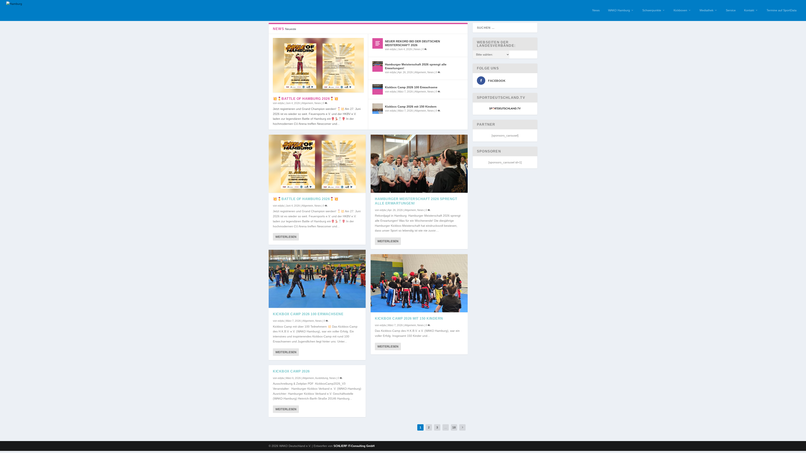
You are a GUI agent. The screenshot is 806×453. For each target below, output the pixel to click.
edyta (281, 103)
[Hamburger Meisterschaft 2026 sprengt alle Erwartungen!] (377, 66)
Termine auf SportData (782, 10)
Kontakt (749, 10)
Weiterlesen (285, 236)
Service (731, 10)
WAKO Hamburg (619, 10)
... (445, 427)
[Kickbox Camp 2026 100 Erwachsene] (377, 89)
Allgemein (307, 103)
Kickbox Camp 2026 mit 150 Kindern (411, 106)
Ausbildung (321, 378)
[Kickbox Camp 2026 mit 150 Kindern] (377, 108)
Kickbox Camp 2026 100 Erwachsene (411, 87)
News (596, 10)
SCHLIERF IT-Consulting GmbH (354, 446)
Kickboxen (680, 10)
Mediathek (706, 10)
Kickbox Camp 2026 (291, 371)
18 (454, 427)
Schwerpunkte (651, 10)
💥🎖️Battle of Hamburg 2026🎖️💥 (305, 98)
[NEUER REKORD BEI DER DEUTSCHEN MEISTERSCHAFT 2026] (377, 43)
